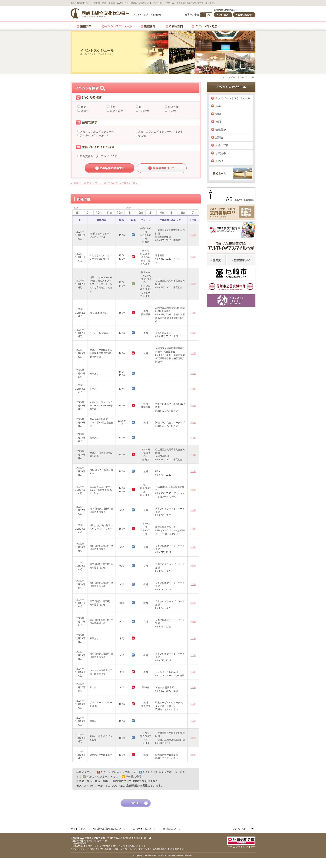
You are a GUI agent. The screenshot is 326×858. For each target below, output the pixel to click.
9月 (88, 212)
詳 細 (193, 235)
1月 (128, 211)
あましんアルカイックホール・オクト (160, 131)
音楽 (83, 106)
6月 (183, 212)
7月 (193, 212)
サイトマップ (78, 828)
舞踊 (141, 106)
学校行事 (143, 110)
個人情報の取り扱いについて (109, 828)
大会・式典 (116, 110)
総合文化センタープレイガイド (98, 156)
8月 (75, 211)
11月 (109, 212)
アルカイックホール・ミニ (96, 135)
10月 (98, 212)
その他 (171, 110)
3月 (151, 212)
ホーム (225, 77)
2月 (140, 212)
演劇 (112, 106)
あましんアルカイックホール (97, 131)
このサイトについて (144, 828)
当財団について (171, 828)
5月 (172, 212)
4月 (161, 212)
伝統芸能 (172, 106)
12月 (120, 212)
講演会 (84, 110)
